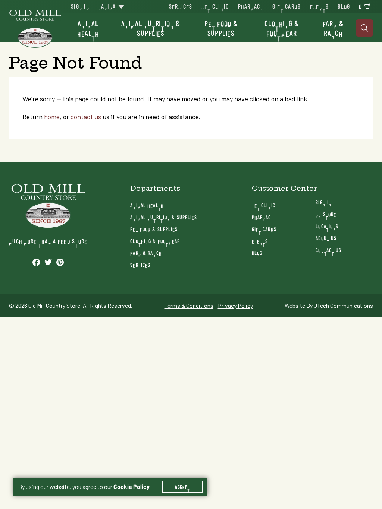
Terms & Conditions (189, 305)
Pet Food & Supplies (221, 28)
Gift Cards (286, 6)
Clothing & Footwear (281, 28)
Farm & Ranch (333, 28)
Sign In (80, 6)
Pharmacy (250, 6)
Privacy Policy (235, 305)
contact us (86, 117)
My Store (326, 214)
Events (319, 6)
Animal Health (88, 28)
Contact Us (328, 250)
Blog (344, 6)
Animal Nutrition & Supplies (150, 28)
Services (180, 6)
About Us (326, 238)
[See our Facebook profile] (36, 262)
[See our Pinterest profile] (60, 262)
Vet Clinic (215, 6)
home (52, 117)
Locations (327, 226)
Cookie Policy (131, 486)
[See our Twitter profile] (48, 262)
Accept (182, 487)
